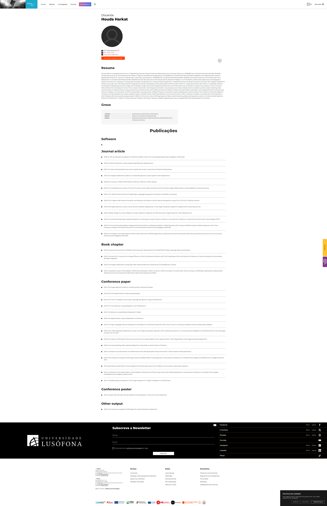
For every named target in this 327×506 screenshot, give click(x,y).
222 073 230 (100, 482)
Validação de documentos (209, 484)
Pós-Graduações (170, 482)
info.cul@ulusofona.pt (103, 474)
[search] (95, 4)
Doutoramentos (170, 479)
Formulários (204, 479)
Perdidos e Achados (137, 482)
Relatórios (203, 482)
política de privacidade (134, 448)
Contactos (133, 473)
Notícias (52, 4)
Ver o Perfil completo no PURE (113, 58)
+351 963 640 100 (104, 475)
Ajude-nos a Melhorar (137, 479)
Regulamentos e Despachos (209, 476)
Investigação (62, 4)
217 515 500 (99, 473)
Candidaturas (85, 4)
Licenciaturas (169, 473)
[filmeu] (31, 4)
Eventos (73, 4)
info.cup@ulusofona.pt (103, 484)
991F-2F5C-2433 (108, 52)
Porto (308, 425)
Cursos (43, 4)
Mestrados (168, 476)
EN (311, 4)
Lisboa (314, 425)
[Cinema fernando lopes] (325, 262)
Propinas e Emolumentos (208, 473)
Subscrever (163, 453)
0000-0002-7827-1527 (110, 54)
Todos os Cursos (170, 484)
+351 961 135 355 (104, 485)
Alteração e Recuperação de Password (143, 476)
